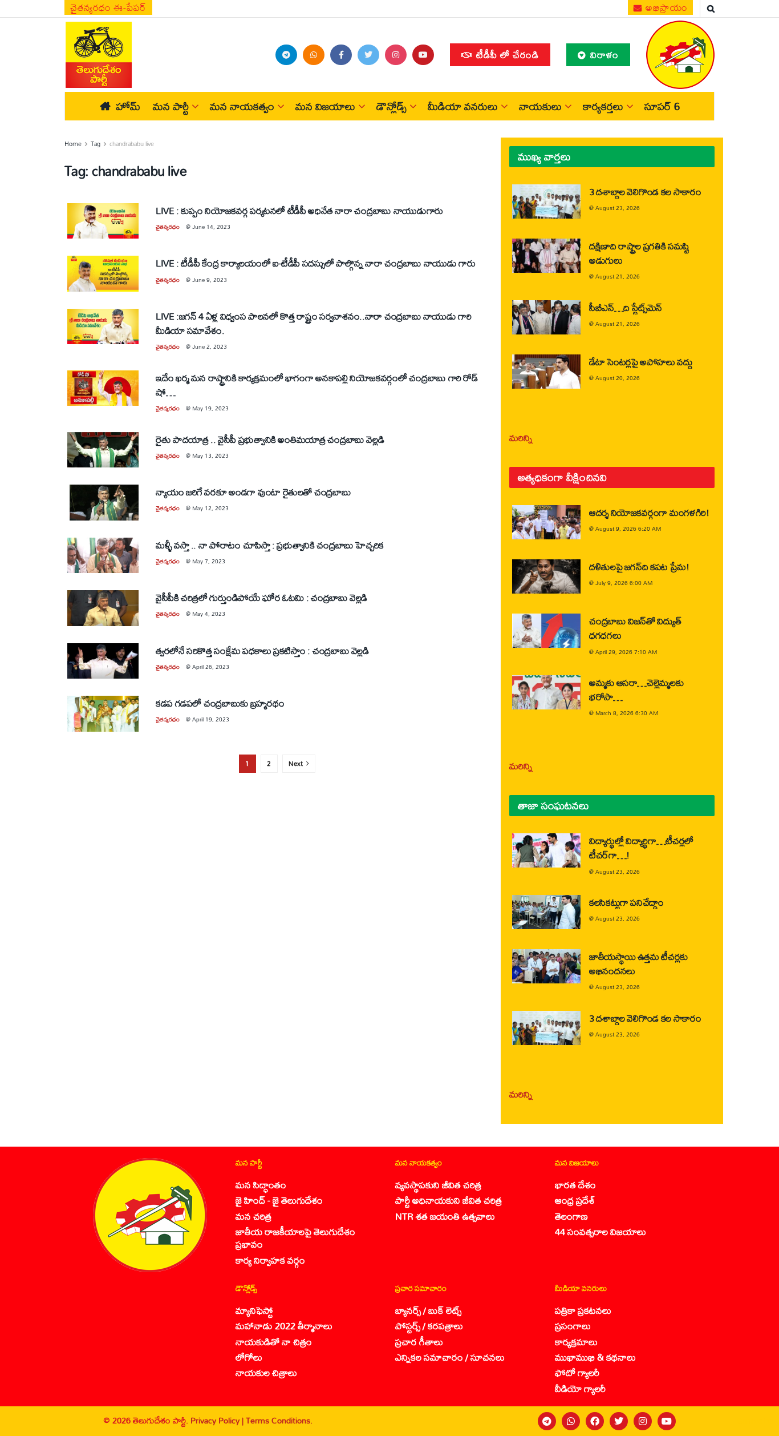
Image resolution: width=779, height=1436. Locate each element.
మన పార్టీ (171, 106)
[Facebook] (595, 1421)
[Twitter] (619, 1421)
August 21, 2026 (617, 276)
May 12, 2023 (210, 508)
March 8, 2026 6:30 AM (626, 713)
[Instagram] (643, 1421)
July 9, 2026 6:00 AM (623, 582)
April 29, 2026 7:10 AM (626, 652)
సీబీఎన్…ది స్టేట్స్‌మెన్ (625, 307)
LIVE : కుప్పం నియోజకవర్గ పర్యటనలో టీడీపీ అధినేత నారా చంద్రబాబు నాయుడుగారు (299, 210)
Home (73, 144)
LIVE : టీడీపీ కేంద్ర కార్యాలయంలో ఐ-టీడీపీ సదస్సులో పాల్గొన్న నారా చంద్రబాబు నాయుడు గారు (315, 262)
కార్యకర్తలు (603, 106)
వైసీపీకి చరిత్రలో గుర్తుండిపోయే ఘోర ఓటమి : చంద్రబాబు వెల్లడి (261, 597)
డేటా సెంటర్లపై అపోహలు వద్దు (641, 361)
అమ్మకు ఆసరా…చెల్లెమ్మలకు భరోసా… (636, 689)
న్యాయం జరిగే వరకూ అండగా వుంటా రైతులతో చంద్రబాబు (253, 491)
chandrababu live (131, 144)
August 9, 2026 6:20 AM (628, 528)
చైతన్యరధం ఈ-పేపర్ (108, 7)
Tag (95, 144)
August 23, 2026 (617, 207)
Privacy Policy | (218, 1420)
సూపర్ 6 (662, 106)
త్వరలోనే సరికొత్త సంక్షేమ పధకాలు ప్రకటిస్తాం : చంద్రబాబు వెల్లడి (262, 650)
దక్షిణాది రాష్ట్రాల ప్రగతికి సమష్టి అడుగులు (639, 252)
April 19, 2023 (210, 719)
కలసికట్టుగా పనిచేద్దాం (626, 902)
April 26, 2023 (210, 666)
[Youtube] (667, 1421)
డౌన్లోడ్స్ (391, 106)
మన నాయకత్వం (242, 106)
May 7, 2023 (208, 561)
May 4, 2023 (208, 613)
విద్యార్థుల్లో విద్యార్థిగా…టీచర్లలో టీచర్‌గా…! (641, 847)
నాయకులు (540, 106)
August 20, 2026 (617, 378)
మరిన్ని (521, 437)
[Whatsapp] (571, 1421)
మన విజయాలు (325, 106)
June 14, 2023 (211, 226)
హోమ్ (128, 106)
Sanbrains (755, 1421)
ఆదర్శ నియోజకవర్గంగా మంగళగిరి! (649, 512)
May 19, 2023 (210, 408)
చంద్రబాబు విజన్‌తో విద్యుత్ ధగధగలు (635, 627)
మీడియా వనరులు (463, 106)
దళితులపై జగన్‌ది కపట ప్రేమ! (639, 566)
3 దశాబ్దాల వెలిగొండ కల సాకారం (645, 191)
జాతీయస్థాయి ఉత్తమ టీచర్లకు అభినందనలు (638, 963)
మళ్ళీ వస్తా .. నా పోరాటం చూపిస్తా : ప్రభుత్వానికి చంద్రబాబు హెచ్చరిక (270, 544)
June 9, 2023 (209, 279)
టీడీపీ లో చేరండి (506, 54)
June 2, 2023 (209, 346)
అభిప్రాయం (665, 7)
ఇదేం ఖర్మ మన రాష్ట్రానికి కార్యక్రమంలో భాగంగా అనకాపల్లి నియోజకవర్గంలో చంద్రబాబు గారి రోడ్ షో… (317, 384)
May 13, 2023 (210, 455)
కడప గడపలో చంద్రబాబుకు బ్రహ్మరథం (220, 702)
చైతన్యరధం (168, 226)
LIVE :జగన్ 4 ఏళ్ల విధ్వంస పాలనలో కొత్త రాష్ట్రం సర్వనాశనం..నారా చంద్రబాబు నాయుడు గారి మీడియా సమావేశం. (314, 323)
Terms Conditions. (279, 1420)
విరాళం (603, 54)
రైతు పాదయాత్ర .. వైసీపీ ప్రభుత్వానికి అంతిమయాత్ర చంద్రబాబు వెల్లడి (270, 439)
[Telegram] (547, 1421)
